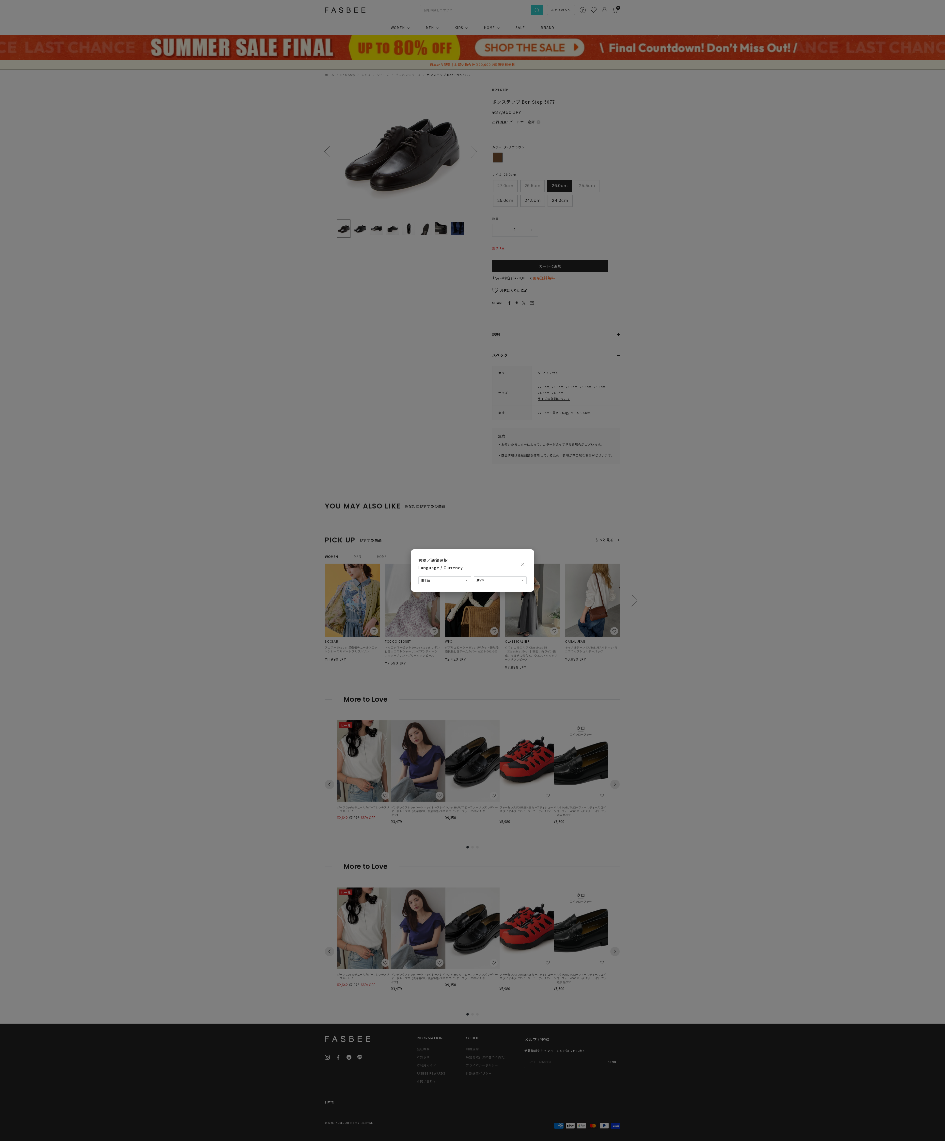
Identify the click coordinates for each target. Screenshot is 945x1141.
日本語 (425, 580)
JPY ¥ (480, 580)
